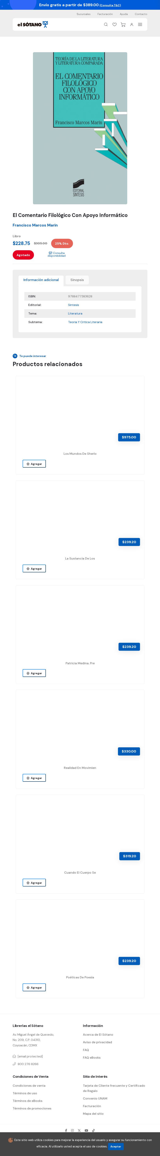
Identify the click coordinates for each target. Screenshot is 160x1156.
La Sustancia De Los (80, 558)
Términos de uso (25, 1093)
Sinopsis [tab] (77, 280)
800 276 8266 (28, 1064)
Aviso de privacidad (97, 1042)
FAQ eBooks (91, 1058)
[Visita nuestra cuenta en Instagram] (72, 1130)
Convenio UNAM (95, 1098)
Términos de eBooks (27, 1101)
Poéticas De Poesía (80, 977)
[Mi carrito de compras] (123, 24)
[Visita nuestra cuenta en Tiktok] (93, 1130)
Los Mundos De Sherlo (80, 454)
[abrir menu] (140, 24)
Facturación (105, 14)
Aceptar (115, 1146)
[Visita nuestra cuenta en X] (79, 1130)
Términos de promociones (32, 1108)
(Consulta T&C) (110, 5)
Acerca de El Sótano (98, 1035)
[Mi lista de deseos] (114, 24)
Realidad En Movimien (80, 768)
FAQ (86, 1050)
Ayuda (124, 14)
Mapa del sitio (93, 1114)
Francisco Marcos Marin (35, 225)
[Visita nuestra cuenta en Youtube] (86, 1130)
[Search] (106, 24)
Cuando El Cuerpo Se (80, 873)
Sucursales (84, 14)
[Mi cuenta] (131, 24)
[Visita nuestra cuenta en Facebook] (66, 1130)
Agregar (36, 464)
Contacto (141, 14)
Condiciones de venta (29, 1086)
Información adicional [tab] (41, 280)
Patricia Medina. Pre (80, 663)
